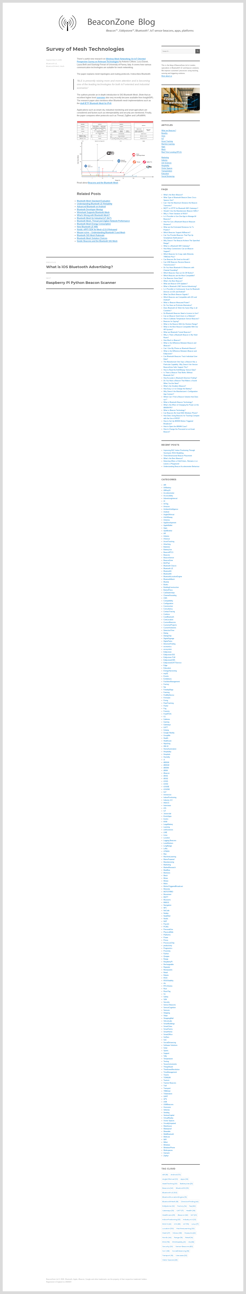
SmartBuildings (169, 1024)
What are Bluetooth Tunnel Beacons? (177, 332)
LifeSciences (168, 830)
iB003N (166, 768)
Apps (163, 147)
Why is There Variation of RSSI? (175, 214)
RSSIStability (168, 981)
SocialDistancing (169, 1042)
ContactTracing (169, 611)
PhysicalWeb (168, 932)
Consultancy (168, 609)
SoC (165, 1040)
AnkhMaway (168, 517)
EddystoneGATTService (172, 663)
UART (165, 1096)
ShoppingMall (168, 1018)
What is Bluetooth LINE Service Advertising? (180, 286)
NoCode (166, 910)
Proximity (167, 951)
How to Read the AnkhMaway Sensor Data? (179, 370)
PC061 (165, 927)
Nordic (165, 919)
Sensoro (166, 1010)
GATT (165, 727)
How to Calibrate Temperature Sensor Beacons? (181, 319)
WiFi (165, 1139)
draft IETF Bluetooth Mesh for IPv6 (95, 103)
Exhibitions (167, 679)
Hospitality (165, 165)
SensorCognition (169, 1007)
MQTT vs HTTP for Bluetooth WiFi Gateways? (180, 208)
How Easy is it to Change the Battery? (177, 389)
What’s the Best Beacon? (172, 281)
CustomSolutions (169, 628)
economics (167, 647)
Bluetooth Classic (170, 566)
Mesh (62, 66)
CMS (165, 598)
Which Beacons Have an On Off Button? (178, 273)
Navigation (167, 905)
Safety (165, 997)
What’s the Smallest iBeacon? (174, 386)
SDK (165, 999)
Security (166, 1002)
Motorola (166, 889)
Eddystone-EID (169, 655)
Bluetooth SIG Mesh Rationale (90, 235)
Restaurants (167, 970)
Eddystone (167, 652)
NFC (165, 908)
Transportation (166, 171)
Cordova (166, 614)
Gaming (166, 722)
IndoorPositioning (169, 797)
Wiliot (165, 1142)
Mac (165, 854)
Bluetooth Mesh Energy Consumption (94, 224)
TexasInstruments (170, 1064)
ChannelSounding (169, 595)
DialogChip (167, 636)
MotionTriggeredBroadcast (173, 886)
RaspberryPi (168, 962)
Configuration (168, 603)
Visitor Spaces (166, 168)
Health (165, 738)
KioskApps (167, 816)
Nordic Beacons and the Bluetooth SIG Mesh (97, 241)
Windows (166, 1145)
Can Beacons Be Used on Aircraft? (176, 259)
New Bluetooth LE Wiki (87, 227)
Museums (167, 900)
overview (101, 97)
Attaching (167, 544)
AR (164, 533)
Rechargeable (168, 964)
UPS (165, 1099)
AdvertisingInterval (170, 498)
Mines (165, 878)
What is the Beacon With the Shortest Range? (180, 324)
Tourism (166, 1080)
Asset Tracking (167, 141)
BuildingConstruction (171, 587)
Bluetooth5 (167, 571)
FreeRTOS (167, 714)
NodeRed (166, 916)
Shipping (166, 1013)
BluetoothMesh (52, 66)
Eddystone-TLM (169, 657)
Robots (166, 975)
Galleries (166, 719)
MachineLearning (169, 857)
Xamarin (166, 1153)
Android (166, 512)
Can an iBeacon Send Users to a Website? (179, 316)
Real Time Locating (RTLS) (171, 152)
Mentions (166, 873)
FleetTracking (168, 703)
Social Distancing (167, 176)
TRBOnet (166, 1091)
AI (164, 501)
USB (165, 1102)
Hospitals (166, 754)
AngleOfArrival (168, 515)
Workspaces (168, 1150)
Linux (165, 835)
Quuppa (166, 956)
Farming (166, 692)
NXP (165, 921)
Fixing (165, 700)
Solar (165, 1048)
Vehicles (166, 1110)
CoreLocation (168, 620)
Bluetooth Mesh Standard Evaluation (93, 201)
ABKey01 (167, 490)
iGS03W (166, 789)
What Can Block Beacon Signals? (176, 294)
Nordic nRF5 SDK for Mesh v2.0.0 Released (97, 229)
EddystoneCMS (169, 660)
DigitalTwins (167, 641)
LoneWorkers (168, 843)
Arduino (166, 536)
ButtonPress (168, 590)
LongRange (167, 846)
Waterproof (167, 1129)
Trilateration (167, 1094)
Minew (165, 881)
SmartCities (167, 1026)
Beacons (166, 555)
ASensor (166, 539)
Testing (166, 1061)
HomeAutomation (169, 749)
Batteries (166, 547)
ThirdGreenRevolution (171, 1069)
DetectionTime (168, 630)
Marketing (165, 157)
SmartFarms (168, 1029)
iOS (164, 808)
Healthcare (167, 741)
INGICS (166, 803)
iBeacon (166, 773)
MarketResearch (169, 867)
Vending (166, 1113)
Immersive (167, 795)
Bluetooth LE (51, 63)
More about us (166, 76)
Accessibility (168, 496)
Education (165, 174)
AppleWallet (167, 525)
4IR (164, 485)
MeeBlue (166, 870)
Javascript (167, 814)
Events (166, 676)
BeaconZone (168, 560)
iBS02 (165, 779)
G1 (164, 717)
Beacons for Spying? (171, 321)
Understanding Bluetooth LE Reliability (94, 204)
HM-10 (165, 746)
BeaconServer (168, 558)
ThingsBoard (168, 1067)
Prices (165, 940)
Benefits (164, 133)
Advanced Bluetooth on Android (91, 206)
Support (166, 1053)
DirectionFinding (169, 644)
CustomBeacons (169, 622)
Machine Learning (168, 144)
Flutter (165, 706)
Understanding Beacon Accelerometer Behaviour (181, 466)
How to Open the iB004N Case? (175, 426)
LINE (165, 832)
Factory (166, 684)
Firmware (166, 698)
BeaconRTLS (168, 552)
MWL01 (166, 902)
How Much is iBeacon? (172, 340)
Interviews (167, 805)
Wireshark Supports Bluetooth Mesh (93, 212)
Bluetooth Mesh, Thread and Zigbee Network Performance (103, 221)
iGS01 (165, 781)
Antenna (166, 520)
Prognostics (167, 948)
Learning (166, 827)
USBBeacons (168, 1104)
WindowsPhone (169, 1148)
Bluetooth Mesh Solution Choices (92, 238)
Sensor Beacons (169, 1005)
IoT (162, 139)
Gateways (167, 725)
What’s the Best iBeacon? (173, 195)
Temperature (168, 1059)
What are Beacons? (168, 130)
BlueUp (166, 582)
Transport (167, 1088)
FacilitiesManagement (171, 682)
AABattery (167, 488)
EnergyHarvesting (170, 671)
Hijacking (166, 743)
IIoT (164, 792)
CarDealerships (169, 593)
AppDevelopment (169, 523)
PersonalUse (168, 929)
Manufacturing (168, 862)
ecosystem (167, 649)
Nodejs (166, 913)
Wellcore (166, 1137)
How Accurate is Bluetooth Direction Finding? (180, 378)
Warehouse (167, 1126)
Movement (167, 894)
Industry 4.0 (167, 800)
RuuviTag (166, 991)
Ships (165, 1016)
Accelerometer (168, 493)
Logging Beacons (169, 840)
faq (164, 687)
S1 (164, 994)
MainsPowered (168, 859)
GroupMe (166, 735)
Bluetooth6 (167, 574)
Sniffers (166, 1037)
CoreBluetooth (168, 617)
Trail (165, 1086)
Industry (164, 160)
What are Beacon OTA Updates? (175, 284)
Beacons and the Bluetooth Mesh (103, 183)
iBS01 (165, 776)
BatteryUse (167, 550)
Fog (164, 708)
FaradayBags (168, 690)
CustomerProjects (170, 625)
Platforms (167, 935)
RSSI (165, 978)
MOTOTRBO (168, 892)
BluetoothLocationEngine (172, 576)
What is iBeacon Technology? (174, 410)
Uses (163, 136)
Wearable (166, 1131)
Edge (165, 665)
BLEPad (166, 563)
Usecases (167, 1107)
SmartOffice (167, 1034)
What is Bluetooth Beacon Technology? (178, 402)
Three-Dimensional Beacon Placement (177, 456)
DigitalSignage (168, 638)
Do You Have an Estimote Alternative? (177, 305)
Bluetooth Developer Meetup (90, 209)
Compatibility (168, 601)
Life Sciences (166, 163)
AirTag (165, 504)
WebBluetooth (168, 1134)
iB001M (166, 762)
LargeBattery (168, 824)
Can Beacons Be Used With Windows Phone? (180, 413)
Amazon (166, 506)
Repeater (166, 967)
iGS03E (166, 787)
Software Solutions (170, 1045)
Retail (165, 972)
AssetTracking (168, 541)
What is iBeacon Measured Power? (176, 302)
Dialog (165, 633)
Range (165, 959)
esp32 (165, 673)
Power (165, 937)
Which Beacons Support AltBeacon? (176, 232)
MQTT (165, 897)
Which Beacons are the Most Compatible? (179, 276)
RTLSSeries (167, 986)
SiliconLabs (167, 1021)
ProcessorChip (168, 943)
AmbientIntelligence (170, 509)
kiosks (165, 819)
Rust (165, 989)
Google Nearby (169, 733)
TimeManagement (170, 1072)
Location (166, 838)
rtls (164, 983)
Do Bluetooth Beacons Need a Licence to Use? (180, 313)
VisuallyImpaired (169, 1123)
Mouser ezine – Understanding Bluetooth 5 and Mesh (101, 232)
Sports (165, 1051)
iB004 (165, 770)
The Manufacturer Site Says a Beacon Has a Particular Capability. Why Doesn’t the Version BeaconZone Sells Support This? (180, 364)
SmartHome (167, 1032)
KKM (165, 822)
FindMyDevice (168, 695)
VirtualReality (168, 1118)
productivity (167, 946)
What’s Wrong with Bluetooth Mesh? (93, 215)
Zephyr (166, 1156)
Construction (168, 606)
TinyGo (166, 1075)
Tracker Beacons (169, 1083)
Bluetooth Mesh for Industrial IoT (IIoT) (94, 218)
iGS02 (165, 784)
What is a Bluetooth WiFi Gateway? (176, 246)
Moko (165, 884)
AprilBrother (167, 531)
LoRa (165, 849)
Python (166, 954)
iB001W (166, 765)
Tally (165, 1056)
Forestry (166, 711)
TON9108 (167, 1078)
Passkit (166, 924)
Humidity (166, 757)
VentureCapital (168, 1115)
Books (165, 585)
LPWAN (166, 851)
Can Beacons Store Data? (173, 278)
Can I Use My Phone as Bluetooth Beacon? (179, 348)
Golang (166, 730)
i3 (164, 760)
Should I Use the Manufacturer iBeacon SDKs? (180, 211)
